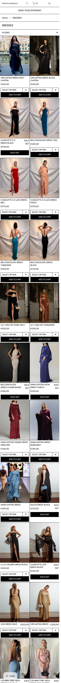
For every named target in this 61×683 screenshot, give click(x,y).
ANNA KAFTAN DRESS (11, 504)
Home (5, 17)
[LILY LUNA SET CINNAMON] (44, 303)
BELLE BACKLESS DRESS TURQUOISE (12, 264)
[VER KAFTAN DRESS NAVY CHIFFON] (15, 56)
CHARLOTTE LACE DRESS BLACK (38, 566)
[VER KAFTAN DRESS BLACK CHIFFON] (44, 56)
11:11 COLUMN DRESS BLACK (14, 564)
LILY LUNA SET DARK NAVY (13, 325)
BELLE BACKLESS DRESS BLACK (41, 264)
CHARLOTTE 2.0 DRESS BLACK (8, 141)
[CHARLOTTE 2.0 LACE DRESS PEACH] (44, 178)
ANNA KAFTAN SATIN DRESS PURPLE (40, 386)
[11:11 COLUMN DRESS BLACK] (15, 542)
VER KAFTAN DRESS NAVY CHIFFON (12, 79)
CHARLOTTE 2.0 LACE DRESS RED (14, 201)
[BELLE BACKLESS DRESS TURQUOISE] (15, 240)
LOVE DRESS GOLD (9, 624)
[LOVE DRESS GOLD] (15, 602)
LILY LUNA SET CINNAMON (42, 325)
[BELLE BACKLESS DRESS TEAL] (44, 118)
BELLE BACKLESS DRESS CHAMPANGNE (11, 386)
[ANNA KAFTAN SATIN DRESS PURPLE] (44, 363)
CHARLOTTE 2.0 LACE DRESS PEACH (43, 201)
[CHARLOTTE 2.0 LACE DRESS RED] (15, 178)
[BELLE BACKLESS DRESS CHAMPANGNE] (15, 363)
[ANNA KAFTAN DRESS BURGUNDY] (44, 420)
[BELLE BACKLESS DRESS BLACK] (44, 240)
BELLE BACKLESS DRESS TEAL (43, 140)
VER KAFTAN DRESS (39, 624)
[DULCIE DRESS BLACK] (44, 483)
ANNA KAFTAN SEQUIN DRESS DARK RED (14, 443)
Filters (6, 32)
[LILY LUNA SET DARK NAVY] (15, 303)
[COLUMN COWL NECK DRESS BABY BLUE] (15, 658)
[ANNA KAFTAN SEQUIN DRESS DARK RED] (15, 420)
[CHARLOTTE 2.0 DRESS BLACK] (15, 118)
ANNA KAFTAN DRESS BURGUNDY (40, 443)
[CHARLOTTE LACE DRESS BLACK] (44, 542)
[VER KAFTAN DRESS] (44, 602)
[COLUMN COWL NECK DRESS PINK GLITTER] (44, 658)
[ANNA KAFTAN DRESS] (15, 483)
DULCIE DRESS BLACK (40, 504)
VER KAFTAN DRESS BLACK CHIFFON (42, 79)
